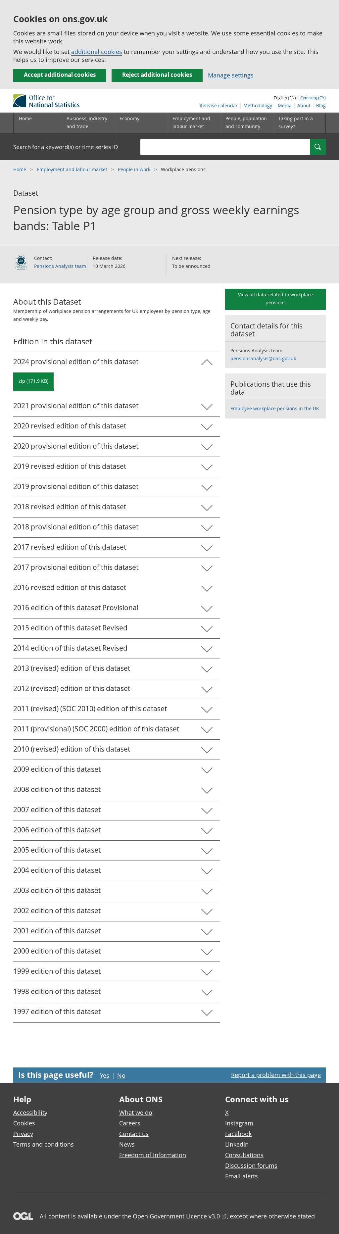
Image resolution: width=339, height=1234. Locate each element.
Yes (104, 1075)
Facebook (238, 1134)
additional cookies (96, 52)
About (304, 105)
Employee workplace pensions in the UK (274, 408)
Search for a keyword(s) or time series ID (65, 147)
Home (25, 118)
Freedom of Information (152, 1155)
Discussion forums (251, 1165)
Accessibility (30, 1112)
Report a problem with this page (276, 1075)
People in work (135, 169)
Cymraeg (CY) (313, 97)
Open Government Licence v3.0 (176, 1216)
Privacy (23, 1134)
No (121, 1075)
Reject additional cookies (157, 74)
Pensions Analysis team (60, 266)
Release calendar (219, 105)
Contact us (134, 1134)
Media (285, 105)
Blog (321, 105)
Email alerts (241, 1176)
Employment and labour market (73, 169)
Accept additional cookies (60, 74)
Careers (129, 1123)
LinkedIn (237, 1144)
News (127, 1144)
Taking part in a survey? (295, 122)
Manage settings (231, 75)
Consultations (244, 1155)
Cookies (24, 1123)
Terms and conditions (43, 1144)
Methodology (257, 105)
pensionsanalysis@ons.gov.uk (263, 358)
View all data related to (275, 298)
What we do (135, 1112)
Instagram (239, 1123)
